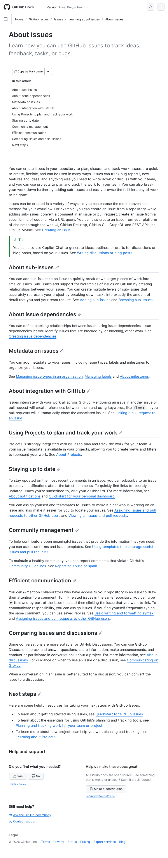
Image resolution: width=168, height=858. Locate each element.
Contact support (25, 821)
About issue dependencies (42, 314)
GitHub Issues (39, 19)
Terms (45, 842)
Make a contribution (108, 789)
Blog (122, 842)
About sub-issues (31, 267)
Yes (20, 776)
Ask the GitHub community (32, 815)
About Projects (68, 454)
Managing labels (98, 376)
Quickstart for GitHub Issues (119, 714)
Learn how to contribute (100, 796)
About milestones (134, 376)
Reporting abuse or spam (76, 566)
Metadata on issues (33, 351)
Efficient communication (40, 580)
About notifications (24, 496)
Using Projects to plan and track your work (63, 432)
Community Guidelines (27, 566)
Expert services (105, 842)
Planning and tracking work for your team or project (59, 725)
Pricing (85, 842)
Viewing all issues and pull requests (97, 515)
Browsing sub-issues (135, 300)
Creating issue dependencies (32, 336)
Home (19, 19)
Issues (58, 19)
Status (72, 842)
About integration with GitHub (47, 391)
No (38, 776)
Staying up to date (32, 469)
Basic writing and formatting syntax (124, 613)
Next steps (22, 694)
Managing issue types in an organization (49, 376)
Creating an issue (56, 230)
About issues (114, 19)
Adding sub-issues (95, 300)
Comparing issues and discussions (53, 633)
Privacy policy (17, 784)
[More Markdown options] (48, 71)
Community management (41, 530)
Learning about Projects (35, 737)
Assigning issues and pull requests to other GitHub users (63, 618)
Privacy (58, 842)
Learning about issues (84, 19)
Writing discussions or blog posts (104, 253)
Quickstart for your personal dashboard (82, 496)
